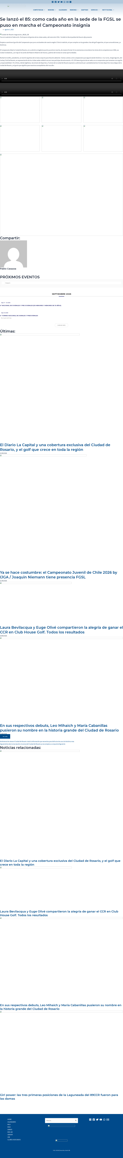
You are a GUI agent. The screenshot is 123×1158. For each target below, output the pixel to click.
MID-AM (10, 1132)
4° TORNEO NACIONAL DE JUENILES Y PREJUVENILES (19, 315)
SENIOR (10, 1135)
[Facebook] (56, 2)
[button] (44, 10)
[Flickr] (70, 2)
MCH (9, 1124)
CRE (8, 1137)
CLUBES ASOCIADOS (14, 1140)
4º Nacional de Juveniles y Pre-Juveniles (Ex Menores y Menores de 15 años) (30, 305)
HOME (9, 1119)
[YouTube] (61, 2)
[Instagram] (53, 2)
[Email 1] (67, 2)
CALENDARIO (63, 10)
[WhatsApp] (64, 2)
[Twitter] (59, 2)
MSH (9, 1127)
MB (69, 1150)
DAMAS (9, 1130)
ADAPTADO (84, 10)
